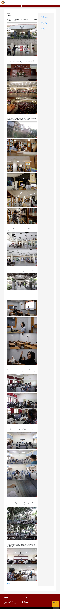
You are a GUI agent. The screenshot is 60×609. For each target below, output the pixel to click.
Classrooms (42, 16)
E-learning (42, 28)
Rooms (42, 15)
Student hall (43, 29)
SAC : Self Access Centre (45, 21)
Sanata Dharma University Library (46, 27)
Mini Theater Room (44, 23)
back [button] (9, 583)
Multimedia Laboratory (44, 17)
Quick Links (56, 608)
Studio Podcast (43, 22)
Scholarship (55, 604)
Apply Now (55, 602)
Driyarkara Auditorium (44, 24)
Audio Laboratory (43, 18)
